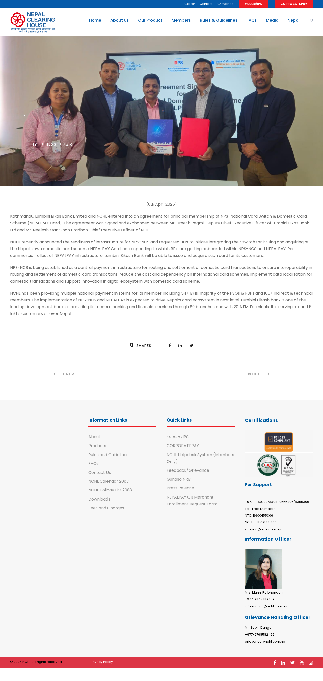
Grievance (225, 4)
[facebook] (274, 662)
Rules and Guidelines (108, 455)
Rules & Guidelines (218, 20)
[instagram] (311, 662)
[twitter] (292, 662)
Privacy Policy (102, 661)
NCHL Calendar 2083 (108, 481)
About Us (119, 20)
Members (181, 20)
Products (97, 446)
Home (95, 20)
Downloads (99, 499)
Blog (51, 144)
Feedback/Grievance (188, 470)
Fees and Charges (106, 508)
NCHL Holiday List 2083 (110, 490)
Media (272, 20)
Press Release (180, 488)
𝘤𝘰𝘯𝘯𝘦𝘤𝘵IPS (253, 4)
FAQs (252, 20)
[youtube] (302, 662)
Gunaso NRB (179, 479)
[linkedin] (283, 662)
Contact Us (99, 472)
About (94, 437)
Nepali (294, 20)
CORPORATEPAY (293, 4)
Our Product (150, 20)
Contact (206, 4)
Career (189, 4)
